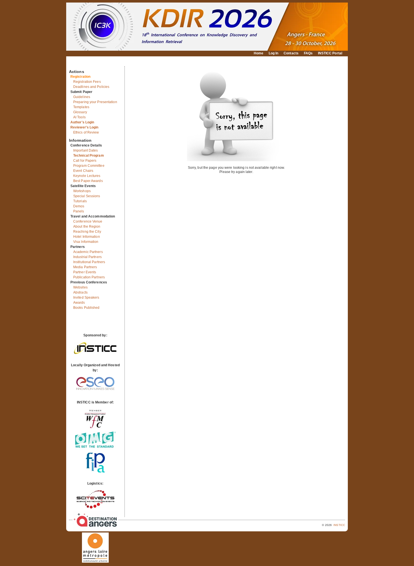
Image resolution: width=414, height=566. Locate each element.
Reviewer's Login (84, 127)
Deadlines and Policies (91, 87)
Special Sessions (86, 196)
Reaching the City (87, 232)
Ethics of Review (86, 132)
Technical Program (88, 155)
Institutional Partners (89, 262)
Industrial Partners (87, 257)
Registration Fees (87, 82)
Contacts (291, 53)
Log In (274, 53)
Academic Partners (88, 252)
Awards (79, 303)
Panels (78, 211)
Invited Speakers (86, 297)
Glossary (80, 112)
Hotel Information (86, 237)
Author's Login (82, 122)
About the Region (87, 226)
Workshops (82, 191)
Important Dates (85, 150)
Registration (80, 77)
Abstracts (80, 292)
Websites (80, 287)
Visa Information (86, 242)
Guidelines (81, 97)
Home (258, 53)
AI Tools (79, 117)
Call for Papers (85, 161)
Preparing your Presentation (95, 102)
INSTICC (339, 525)
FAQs (308, 53)
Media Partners (85, 267)
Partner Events (84, 272)
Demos (78, 206)
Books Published (86, 308)
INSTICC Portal (330, 53)
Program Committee (88, 166)
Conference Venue (88, 221)
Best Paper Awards (88, 181)
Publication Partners (89, 277)
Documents (75, 64)
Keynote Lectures (87, 176)
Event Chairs (83, 171)
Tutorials (80, 201)
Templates (81, 107)
